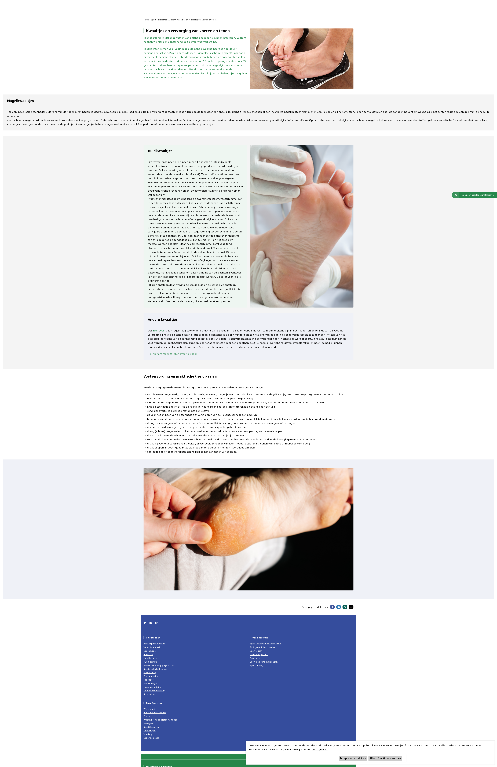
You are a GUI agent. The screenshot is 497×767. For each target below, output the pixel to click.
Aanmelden (248, 395)
